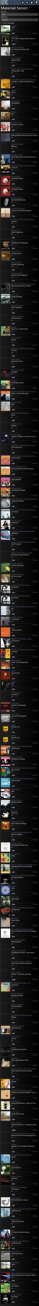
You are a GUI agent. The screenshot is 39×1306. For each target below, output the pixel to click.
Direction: (4, 17)
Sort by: (3, 12)
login (35, 33)
